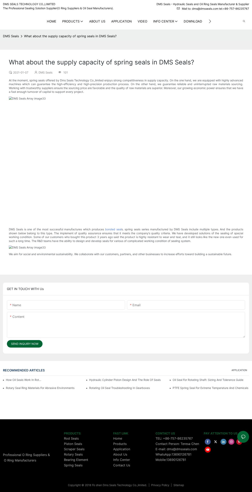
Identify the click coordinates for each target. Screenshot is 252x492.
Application (121, 449)
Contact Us (121, 465)
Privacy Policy (160, 485)
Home (117, 438)
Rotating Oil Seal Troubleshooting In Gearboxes (119, 388)
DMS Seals (11, 36)
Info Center (121, 460)
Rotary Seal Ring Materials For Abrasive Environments (40, 388)
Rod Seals (71, 438)
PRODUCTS (72, 433)
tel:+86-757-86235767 (234, 8)
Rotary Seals (73, 454)
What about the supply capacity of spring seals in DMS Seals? (70, 36)
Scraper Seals (74, 449)
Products (120, 444)
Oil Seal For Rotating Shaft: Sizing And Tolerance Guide (208, 379)
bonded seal (113, 229)
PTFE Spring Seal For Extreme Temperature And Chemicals (210, 388)
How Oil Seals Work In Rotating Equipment (24, 379)
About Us (120, 454)
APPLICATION (239, 370)
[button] (210, 21)
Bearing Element (76, 460)
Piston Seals (73, 444)
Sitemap (178, 485)
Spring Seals (73, 465)
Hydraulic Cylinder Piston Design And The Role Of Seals (125, 379)
